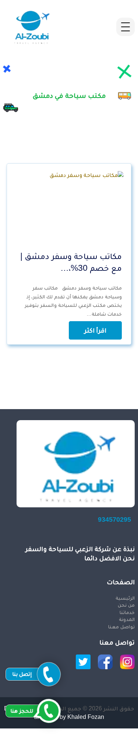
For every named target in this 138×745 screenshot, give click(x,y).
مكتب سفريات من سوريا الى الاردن (93, 732)
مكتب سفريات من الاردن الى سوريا (93, 740)
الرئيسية (125, 598)
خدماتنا (127, 612)
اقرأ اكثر (95, 330)
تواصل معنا (121, 626)
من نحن (126, 605)
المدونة (126, 619)
